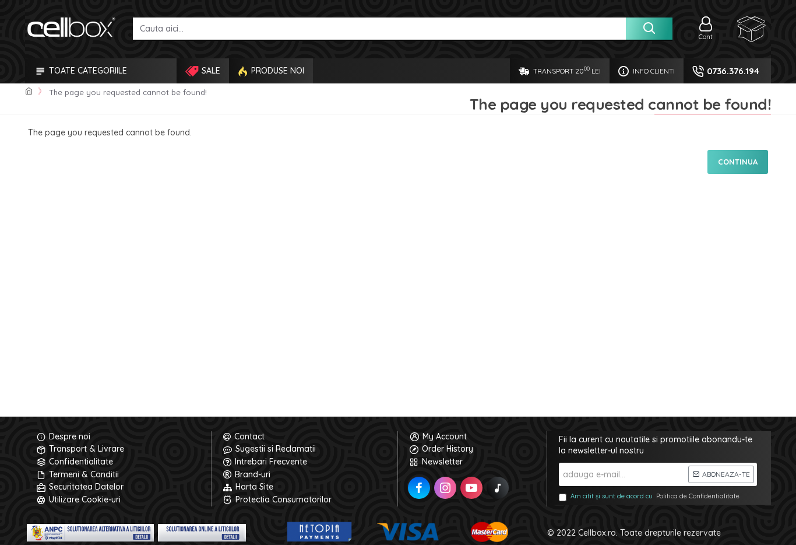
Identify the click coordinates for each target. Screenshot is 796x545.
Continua (738, 161)
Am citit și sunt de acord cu (654, 496)
